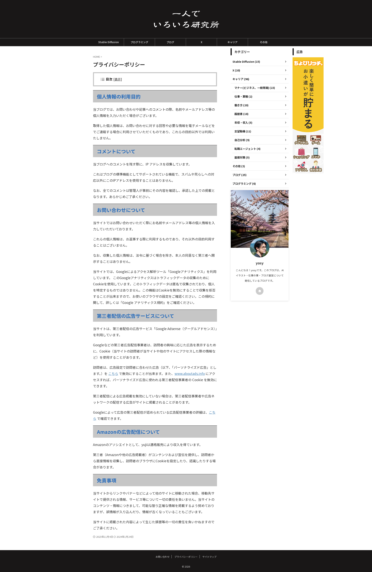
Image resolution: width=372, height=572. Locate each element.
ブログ (170, 42)
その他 (263, 42)
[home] (260, 291)
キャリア (232, 42)
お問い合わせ (163, 556)
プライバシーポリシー (186, 556)
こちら (113, 373)
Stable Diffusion (108, 42)
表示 (118, 79)
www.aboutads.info (190, 373)
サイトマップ (209, 556)
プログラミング (139, 42)
